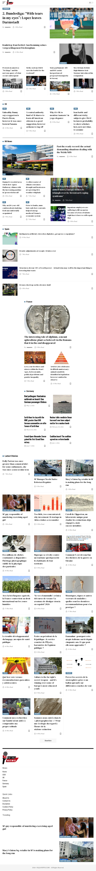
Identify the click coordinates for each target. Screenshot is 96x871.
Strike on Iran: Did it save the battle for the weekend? (35, 70)
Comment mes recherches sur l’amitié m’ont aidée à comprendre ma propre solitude (14, 722)
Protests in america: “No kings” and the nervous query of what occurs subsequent (11, 72)
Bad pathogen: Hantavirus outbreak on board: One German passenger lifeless (35, 399)
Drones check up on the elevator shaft (35, 285)
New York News (40, 475)
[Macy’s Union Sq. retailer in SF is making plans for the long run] (80, 468)
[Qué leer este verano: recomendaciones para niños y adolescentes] (16, 665)
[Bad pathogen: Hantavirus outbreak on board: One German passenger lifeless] (62, 404)
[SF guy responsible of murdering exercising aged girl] (16, 503)
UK (4, 174)
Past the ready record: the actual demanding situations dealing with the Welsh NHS (74, 149)
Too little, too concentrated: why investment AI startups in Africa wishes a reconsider (47, 517)
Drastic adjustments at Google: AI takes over (37, 251)
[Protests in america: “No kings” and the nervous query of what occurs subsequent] (12, 84)
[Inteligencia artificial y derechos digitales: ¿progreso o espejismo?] (10, 239)
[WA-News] (10, 2)
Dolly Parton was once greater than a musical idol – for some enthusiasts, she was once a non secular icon (15, 465)
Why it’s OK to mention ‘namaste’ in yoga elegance (59, 115)
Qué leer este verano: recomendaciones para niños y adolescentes (16, 680)
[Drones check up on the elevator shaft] (10, 290)
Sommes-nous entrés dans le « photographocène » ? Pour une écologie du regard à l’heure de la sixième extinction (47, 723)
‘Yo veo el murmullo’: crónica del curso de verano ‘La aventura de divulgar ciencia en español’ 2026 (47, 600)
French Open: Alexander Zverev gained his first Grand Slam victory (35, 439)
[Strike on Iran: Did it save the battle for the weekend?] (36, 81)
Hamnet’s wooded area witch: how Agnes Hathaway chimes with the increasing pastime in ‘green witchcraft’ (12, 187)
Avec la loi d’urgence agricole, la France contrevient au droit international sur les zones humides (16, 600)
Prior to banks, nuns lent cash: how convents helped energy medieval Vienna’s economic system (36, 210)
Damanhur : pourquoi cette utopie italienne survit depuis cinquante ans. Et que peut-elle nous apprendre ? (79, 640)
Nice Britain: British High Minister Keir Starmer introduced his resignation (83, 72)
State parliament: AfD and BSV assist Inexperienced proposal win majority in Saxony (59, 73)
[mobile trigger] (4, 2)
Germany (6, 8)
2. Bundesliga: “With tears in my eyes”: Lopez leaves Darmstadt (22, 18)
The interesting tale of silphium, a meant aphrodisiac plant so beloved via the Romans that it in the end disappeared (48, 340)
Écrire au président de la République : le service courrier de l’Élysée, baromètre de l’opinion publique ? (45, 642)
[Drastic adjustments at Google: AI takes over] (10, 256)
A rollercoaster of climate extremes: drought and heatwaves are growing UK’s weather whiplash (35, 187)
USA (4, 108)
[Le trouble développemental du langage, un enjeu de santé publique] (16, 625)
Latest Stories (11, 456)
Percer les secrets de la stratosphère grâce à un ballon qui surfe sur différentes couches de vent (79, 681)
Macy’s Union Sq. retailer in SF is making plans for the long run (79, 482)
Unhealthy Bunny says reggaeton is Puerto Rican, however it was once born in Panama (12, 118)
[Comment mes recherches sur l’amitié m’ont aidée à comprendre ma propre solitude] (16, 706)
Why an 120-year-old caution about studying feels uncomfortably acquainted (12, 209)
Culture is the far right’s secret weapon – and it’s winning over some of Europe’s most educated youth (45, 683)
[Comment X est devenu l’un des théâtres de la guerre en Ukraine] (80, 543)
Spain (7, 229)
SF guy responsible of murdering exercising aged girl (15, 517)
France (37, 510)
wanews (7, 27)
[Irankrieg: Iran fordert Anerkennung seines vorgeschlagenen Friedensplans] (76, 54)
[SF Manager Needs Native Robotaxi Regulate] (48, 468)
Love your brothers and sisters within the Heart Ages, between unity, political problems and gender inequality (34, 371)
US (6, 104)
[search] (84, 2)
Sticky (49, 475)
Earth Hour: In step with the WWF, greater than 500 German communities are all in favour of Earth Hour (35, 422)
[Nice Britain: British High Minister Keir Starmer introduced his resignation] (84, 84)
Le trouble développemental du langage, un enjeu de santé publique (16, 639)
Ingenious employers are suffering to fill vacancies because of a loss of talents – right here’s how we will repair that (80, 212)
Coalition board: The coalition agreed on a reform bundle (60, 438)
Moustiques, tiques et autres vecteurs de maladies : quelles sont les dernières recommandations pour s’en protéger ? (79, 601)
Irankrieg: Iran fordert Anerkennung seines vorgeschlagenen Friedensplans (24, 46)
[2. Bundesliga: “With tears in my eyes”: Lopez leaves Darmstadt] (72, 23)
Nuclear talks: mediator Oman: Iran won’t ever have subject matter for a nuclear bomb (61, 420)
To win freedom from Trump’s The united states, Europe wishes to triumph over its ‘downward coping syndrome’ (70, 191)
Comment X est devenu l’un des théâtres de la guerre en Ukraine (79, 557)
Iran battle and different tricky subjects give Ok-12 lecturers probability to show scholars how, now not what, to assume (83, 121)
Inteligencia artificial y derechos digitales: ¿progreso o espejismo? (47, 234)
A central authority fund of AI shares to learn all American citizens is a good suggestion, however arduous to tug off (35, 119)
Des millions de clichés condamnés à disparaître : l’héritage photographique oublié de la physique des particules (14, 560)
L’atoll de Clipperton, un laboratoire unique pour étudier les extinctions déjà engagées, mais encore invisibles (78, 520)
